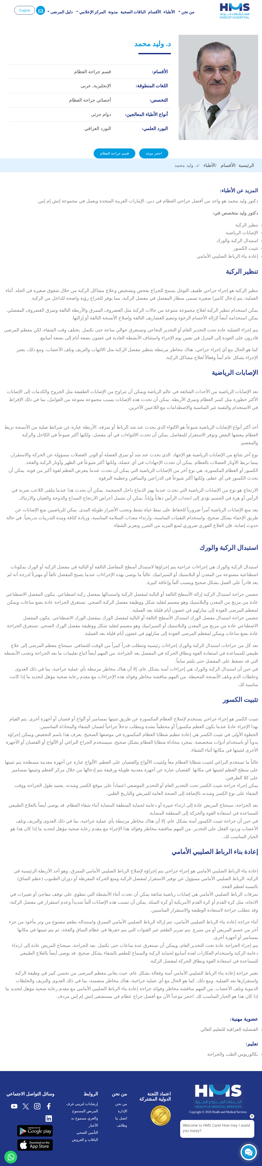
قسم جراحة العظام (114, 153)
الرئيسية (246, 165)
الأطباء (169, 12)
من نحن (187, 12)
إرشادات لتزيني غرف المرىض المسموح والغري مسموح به (82, 1111)
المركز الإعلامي (92, 12)
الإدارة (122, 1111)
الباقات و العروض (85, 1140)
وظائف (122, 1125)
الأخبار (93, 1125)
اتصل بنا (121, 1118)
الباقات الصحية (133, 12)
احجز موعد (154, 153)
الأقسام (154, 12)
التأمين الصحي (87, 1133)
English (24, 10)
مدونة (113, 12)
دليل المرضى (61, 12)
